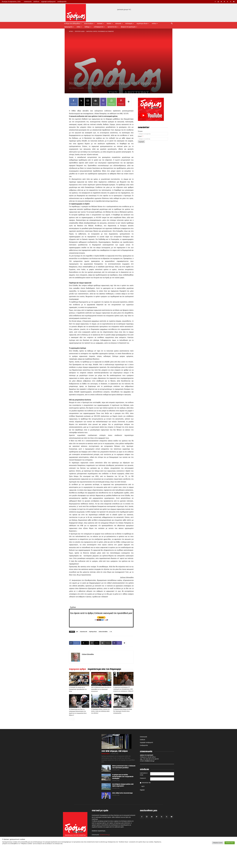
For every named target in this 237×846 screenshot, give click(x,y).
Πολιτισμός (128, 23)
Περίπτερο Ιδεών (142, 23)
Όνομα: (140, 131)
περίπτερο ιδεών (80, 31)
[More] (129, 102)
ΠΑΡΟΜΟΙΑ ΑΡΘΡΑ (77, 669)
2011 (77, 631)
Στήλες (154, 23)
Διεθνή (109, 23)
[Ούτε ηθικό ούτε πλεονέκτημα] (106, 795)
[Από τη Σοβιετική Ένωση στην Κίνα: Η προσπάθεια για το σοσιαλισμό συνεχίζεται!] (101, 679)
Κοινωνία (118, 23)
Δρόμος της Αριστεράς (128, 27)
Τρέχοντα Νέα (112, 27)
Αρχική (71, 31)
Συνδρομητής (61, 1)
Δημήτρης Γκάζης (105, 753)
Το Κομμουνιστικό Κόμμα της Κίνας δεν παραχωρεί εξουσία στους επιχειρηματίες (122, 711)
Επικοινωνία (28, 1)
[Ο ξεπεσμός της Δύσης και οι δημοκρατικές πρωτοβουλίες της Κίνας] (79, 679)
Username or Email (144, 774)
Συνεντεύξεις (88, 23)
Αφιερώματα (68, 27)
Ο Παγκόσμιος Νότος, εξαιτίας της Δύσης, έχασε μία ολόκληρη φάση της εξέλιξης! (100, 711)
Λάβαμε (87, 27)
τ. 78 (111, 631)
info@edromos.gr (149, 761)
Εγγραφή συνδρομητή (48, 1)
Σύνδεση (36, 1)
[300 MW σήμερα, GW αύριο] (118, 741)
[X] (230, 1)
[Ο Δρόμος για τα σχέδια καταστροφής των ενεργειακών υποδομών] (106, 777)
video (78, 27)
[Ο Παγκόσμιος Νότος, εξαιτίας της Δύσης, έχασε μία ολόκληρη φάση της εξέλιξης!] (101, 701)
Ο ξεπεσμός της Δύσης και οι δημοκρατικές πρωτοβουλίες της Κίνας (78, 689)
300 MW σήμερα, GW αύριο (114, 751)
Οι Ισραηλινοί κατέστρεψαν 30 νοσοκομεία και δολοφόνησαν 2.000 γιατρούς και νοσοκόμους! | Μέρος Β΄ (123, 689)
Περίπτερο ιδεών (93, 631)
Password (143, 778)
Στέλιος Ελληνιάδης (78, 88)
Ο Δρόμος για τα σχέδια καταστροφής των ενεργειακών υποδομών (122, 776)
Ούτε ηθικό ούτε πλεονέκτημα (122, 793)
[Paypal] (224, 1)
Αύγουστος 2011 (83, 631)
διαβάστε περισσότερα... (99, 831)
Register (142, 790)
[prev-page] (70, 719)
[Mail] (221, 1)
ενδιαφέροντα (99, 27)
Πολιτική (100, 23)
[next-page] (73, 719)
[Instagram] (218, 1)
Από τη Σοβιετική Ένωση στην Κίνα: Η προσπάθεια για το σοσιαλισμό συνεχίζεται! (101, 689)
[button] (172, 24)
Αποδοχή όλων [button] (230, 842)
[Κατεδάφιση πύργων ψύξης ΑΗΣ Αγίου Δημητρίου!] (106, 786)
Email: (140, 136)
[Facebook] (215, 1)
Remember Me (146, 782)
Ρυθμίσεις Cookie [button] (217, 842)
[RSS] (227, 1)
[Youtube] (233, 1)
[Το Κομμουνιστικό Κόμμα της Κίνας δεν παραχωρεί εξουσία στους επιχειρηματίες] (123, 701)
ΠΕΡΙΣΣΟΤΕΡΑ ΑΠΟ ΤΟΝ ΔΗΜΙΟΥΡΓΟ (104, 669)
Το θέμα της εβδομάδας (72, 23)
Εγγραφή (141, 142)
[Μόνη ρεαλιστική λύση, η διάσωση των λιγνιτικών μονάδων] (106, 768)
